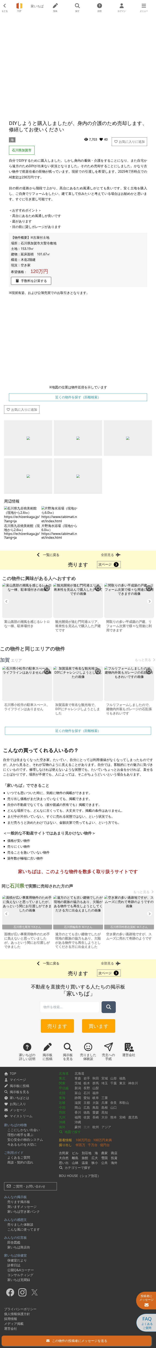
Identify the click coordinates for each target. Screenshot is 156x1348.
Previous (6, 601)
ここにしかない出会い (23, 1130)
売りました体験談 (20, 1224)
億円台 (105, 1145)
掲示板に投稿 (19, 1086)
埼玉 (104, 1083)
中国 (62, 1107)
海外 (62, 1127)
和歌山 (124, 1102)
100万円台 (83, 1140)
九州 (62, 1117)
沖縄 (62, 1122)
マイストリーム (21, 1116)
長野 (86, 1088)
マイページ (18, 1079)
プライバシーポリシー (20, 1309)
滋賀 (78, 1102)
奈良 (113, 1102)
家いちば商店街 (18, 1247)
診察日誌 (13, 1265)
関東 (62, 1083)
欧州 (95, 1127)
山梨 (95, 1088)
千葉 (113, 1083)
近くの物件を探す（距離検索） (78, 397)
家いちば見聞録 (18, 1280)
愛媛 (95, 1112)
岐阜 (95, 1098)
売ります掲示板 (18, 1202)
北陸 (62, 1093)
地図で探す (72, 1132)
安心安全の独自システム (25, 1139)
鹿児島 (133, 1117)
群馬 (95, 1083)
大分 (104, 1117)
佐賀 (86, 1117)
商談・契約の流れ (20, 1162)
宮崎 (122, 1117)
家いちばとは (19, 1098)
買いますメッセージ (22, 1206)
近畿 (62, 1102)
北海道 (64, 1073)
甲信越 (64, 1088)
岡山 (78, 1107)
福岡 (78, 1117)
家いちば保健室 (15, 1255)
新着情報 (65, 1140)
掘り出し (65, 1145)
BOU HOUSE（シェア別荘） (80, 1176)
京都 (86, 1102)
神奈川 (133, 1083)
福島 (122, 1078)
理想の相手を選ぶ (20, 1134)
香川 (78, 1112)
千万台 (93, 1145)
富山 (78, 1093)
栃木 (86, 1083)
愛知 (86, 1098)
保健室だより (17, 1260)
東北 (62, 1078)
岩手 (86, 1078)
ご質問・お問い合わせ (28, 1186)
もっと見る (143, 660)
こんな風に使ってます (23, 1229)
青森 (78, 1078)
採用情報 (10, 1319)
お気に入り (18, 1104)
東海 (62, 1098)
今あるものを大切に (22, 1144)
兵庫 (104, 1102)
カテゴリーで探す (77, 1167)
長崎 (95, 1117)
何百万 (80, 1145)
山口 (113, 1107)
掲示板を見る (19, 1092)
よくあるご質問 (18, 1157)
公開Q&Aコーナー (20, 1270)
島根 (104, 1107)
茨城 (78, 1083)
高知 (104, 1112)
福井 (95, 1093)
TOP (13, 1073)
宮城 (104, 1078)
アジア (106, 1127)
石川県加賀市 (21, 150)
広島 (86, 1107)
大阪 (95, 1102)
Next (149, 601)
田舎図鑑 (13, 1242)
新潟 (78, 1088)
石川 (86, 1093)
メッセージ (18, 1110)
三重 (104, 1098)
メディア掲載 (14, 1323)
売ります (57, 1026)
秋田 (95, 1078)
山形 (113, 1078)
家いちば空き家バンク (23, 1211)
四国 (62, 1112)
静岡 (78, 1098)
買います (99, 1026)
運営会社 (10, 1328)
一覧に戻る (51, 555)
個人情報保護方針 (17, 1314)
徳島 (86, 1112)
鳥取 (95, 1107)
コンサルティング (20, 1275)
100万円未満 (102, 1140)
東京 (122, 1083)
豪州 (78, 1127)
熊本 (113, 1117)
